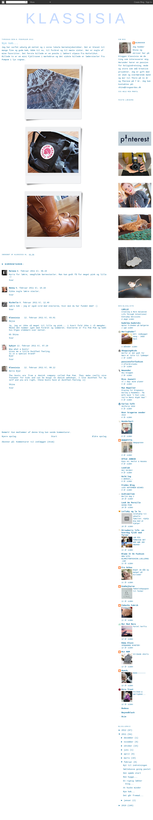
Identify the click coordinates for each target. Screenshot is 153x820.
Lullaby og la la (131, 511)
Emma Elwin (127, 643)
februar (128, 762)
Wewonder (126, 370)
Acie (123, 717)
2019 (123, 415)
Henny (12, 288)
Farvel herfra (140, 627)
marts (127, 758)
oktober (128, 746)
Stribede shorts (141, 654)
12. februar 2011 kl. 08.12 (39, 368)
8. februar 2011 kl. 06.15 (32, 271)
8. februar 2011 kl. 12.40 (34, 303)
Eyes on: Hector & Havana (134, 462)
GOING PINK (126, 505)
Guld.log (126, 476)
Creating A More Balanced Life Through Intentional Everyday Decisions (134, 314)
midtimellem (128, 494)
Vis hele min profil (128, 91)
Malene (12, 271)
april (127, 754)
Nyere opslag (9, 436)
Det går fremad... (133, 795)
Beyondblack (128, 713)
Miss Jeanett (128, 379)
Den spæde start (132, 773)
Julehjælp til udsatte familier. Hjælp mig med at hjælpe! (141, 519)
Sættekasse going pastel (137, 769)
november (129, 742)
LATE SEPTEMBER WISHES (132, 488)
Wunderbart (127, 421)
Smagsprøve (138, 443)
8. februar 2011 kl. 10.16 (31, 288)
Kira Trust (127, 689)
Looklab (125, 468)
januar (128, 800)
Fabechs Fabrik (129, 605)
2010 (124, 805)
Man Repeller (128, 388)
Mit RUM (125, 652)
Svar (11, 280)
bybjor (12, 346)
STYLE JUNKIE (128, 459)
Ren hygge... (130, 777)
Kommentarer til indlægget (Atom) (35, 442)
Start (54, 436)
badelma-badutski (131, 323)
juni (127, 750)
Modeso (125, 708)
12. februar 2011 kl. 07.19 (32, 346)
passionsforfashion (132, 362)
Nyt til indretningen (135, 765)
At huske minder (132, 788)
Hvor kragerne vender (133, 412)
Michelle (14, 303)
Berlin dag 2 (127, 496)
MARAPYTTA (126, 440)
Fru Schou (126, 567)
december (129, 738)
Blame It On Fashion (132, 554)
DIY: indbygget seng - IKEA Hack (140, 336)
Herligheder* (128, 332)
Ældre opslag (99, 436)
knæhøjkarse (128, 586)
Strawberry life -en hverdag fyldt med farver (132, 532)
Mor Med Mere (128, 624)
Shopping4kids (129, 351)
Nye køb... (129, 792)
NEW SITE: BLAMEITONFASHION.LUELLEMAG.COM (135, 558)
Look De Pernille (131, 503)
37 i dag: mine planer (132, 382)
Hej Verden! (127, 470)
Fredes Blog (128, 485)
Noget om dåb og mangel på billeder (141, 572)
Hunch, (125, 671)
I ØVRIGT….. (127, 479)
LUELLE (125, 309)
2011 (124, 734)
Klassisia (77, 18)
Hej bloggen (127, 373)
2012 (124, 730)
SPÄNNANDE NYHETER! (130, 645)
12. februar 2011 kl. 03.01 (39, 318)
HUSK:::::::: (139, 673)
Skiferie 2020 (128, 406)
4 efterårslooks (129, 364)
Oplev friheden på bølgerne (135, 326)
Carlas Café (128, 404)
